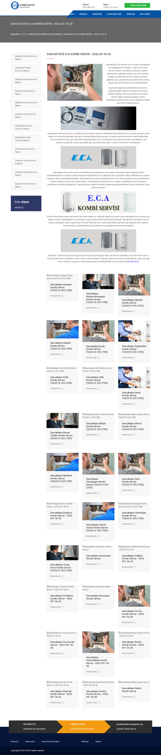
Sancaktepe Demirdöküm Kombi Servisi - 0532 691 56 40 (97, 661)
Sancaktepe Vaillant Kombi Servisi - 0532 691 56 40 (133, 558)
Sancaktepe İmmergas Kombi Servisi (98, 597)
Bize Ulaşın (145, 14)
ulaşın (22, 202)
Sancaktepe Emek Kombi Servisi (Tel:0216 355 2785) (97, 349)
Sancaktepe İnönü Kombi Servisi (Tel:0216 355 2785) (133, 395)
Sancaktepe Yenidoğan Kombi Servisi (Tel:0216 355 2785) (134, 515)
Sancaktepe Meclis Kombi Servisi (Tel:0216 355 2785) (97, 426)
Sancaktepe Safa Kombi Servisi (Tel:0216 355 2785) (133, 481)
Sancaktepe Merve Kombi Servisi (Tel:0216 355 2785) (133, 426)
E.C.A (24, 34)
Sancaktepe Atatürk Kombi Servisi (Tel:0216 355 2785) (61, 345)
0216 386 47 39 (89, 7)
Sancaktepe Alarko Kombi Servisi (132, 690)
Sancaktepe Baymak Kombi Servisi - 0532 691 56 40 (61, 694)
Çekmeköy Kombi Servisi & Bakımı (23, 69)
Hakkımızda (97, 14)
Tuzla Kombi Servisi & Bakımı (24, 150)
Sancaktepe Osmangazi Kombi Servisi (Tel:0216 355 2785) (97, 483)
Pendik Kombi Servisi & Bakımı (25, 115)
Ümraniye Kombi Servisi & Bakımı (25, 162)
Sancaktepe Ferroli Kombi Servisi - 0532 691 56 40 (133, 614)
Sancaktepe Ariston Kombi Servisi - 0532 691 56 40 (97, 694)
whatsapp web (138, 5)
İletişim (98, 742)
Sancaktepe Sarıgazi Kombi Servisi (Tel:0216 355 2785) (61, 287)
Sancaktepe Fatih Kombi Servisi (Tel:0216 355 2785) (61, 380)
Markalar (131, 14)
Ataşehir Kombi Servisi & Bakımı (26, 57)
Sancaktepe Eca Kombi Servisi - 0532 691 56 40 (62, 645)
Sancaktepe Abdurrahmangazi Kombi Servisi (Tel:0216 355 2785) (97, 298)
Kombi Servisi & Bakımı (51, 742)
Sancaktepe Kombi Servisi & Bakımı (44, 34)
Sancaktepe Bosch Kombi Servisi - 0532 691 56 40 (133, 645)
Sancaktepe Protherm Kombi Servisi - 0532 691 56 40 (61, 598)
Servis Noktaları (114, 14)
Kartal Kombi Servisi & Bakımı (25, 92)
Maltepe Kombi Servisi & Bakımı (26, 104)
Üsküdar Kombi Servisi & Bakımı (26, 173)
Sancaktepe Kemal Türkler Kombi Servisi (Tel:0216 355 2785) (61, 435)
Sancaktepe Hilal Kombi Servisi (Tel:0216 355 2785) (97, 380)
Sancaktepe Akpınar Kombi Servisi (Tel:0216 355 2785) (133, 302)
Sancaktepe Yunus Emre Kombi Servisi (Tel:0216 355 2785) (61, 567)
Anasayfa (44, 14)
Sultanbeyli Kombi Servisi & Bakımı (23, 139)
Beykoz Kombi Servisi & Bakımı (25, 185)
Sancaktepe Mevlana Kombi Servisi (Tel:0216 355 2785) (61, 478)
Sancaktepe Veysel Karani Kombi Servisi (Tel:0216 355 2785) (97, 527)
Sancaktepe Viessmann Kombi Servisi (98, 557)
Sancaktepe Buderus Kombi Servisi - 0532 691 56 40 (61, 515)
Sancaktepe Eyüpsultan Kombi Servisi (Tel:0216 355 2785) (134, 349)
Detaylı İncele (55, 296)
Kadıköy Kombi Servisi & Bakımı (26, 81)
